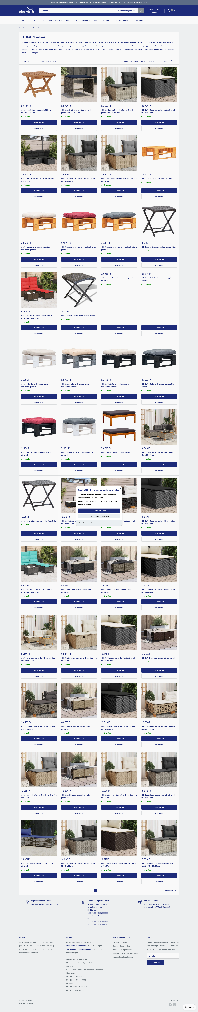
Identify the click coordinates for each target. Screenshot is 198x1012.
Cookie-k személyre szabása (99, 516)
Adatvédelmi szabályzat (86, 523)
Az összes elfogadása (99, 511)
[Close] (120, 488)
